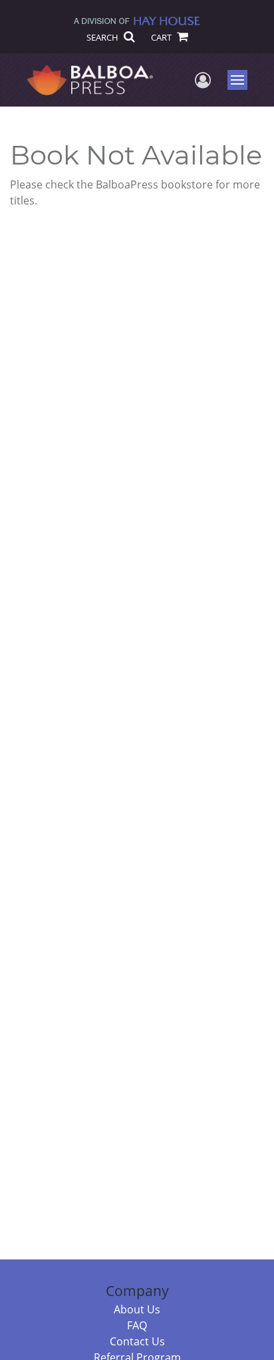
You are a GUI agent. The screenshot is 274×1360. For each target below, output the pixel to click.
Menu (241, 80)
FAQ (137, 1325)
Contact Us (137, 1341)
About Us (137, 1309)
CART (162, 37)
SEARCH (103, 37)
